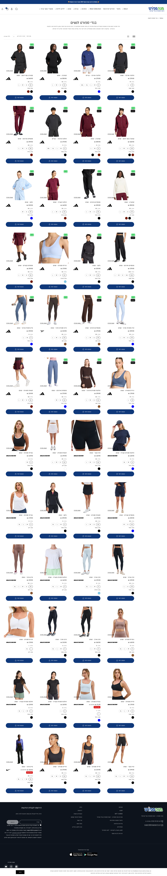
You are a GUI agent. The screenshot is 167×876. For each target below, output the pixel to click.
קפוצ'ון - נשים (62, 75)
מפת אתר (79, 824)
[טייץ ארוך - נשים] (120, 559)
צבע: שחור (131, 88)
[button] (125, 9)
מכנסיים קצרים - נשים (25, 265)
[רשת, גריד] (134, 36)
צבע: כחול (97, 88)
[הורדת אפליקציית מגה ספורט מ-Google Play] (90, 854)
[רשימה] (128, 36)
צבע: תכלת (64, 278)
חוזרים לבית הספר (117, 833)
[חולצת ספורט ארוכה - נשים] (86, 373)
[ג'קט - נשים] (19, 184)
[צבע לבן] (132, 218)
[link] (62, 91)
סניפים (121, 807)
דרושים (80, 810)
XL (87, 85)
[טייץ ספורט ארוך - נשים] (120, 310)
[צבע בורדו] (132, 155)
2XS (131, 275)
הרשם (12, 822)
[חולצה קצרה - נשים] (53, 184)
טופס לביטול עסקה (76, 817)
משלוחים (120, 827)
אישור (20, 872)
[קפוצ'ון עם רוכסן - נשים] (19, 57)
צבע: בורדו (131, 151)
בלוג (80, 807)
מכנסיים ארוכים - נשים (25, 139)
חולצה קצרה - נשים (60, 202)
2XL (82, 85)
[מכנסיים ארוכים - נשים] (19, 121)
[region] (83, 872)
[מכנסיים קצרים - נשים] (19, 248)
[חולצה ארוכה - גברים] (86, 57)
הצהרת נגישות (78, 814)
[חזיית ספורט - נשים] (19, 622)
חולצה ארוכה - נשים (127, 75)
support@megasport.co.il (152, 825)
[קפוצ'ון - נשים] (53, 57)
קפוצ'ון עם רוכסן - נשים (25, 75)
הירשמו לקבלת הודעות (31, 807)
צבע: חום (98, 341)
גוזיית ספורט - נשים (60, 265)
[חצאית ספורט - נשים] (19, 373)
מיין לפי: (28, 36)
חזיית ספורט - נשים (26, 639)
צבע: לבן (132, 215)
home (161, 18)
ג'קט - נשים (29, 202)
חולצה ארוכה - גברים (93, 75)
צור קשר (79, 820)
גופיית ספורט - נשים (26, 453)
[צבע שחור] (132, 91)
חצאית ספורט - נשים (26, 390)
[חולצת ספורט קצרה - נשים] (120, 435)
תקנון (121, 810)
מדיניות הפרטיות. (16, 832)
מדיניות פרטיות (118, 824)
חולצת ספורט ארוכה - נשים (91, 390)
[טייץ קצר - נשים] (86, 435)
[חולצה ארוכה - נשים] (120, 57)
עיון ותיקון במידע (77, 827)
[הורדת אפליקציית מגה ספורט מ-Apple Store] (76, 854)
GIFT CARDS (119, 814)
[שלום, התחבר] (11, 9)
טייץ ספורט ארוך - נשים (126, 328)
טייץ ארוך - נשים (128, 577)
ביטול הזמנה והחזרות (116, 820)
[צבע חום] (99, 344)
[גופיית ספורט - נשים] (19, 435)
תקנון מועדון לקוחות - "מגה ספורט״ (112, 830)
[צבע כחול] (99, 91)
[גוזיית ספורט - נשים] (53, 248)
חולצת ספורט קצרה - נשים (125, 453)
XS (64, 85)
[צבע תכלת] (65, 281)
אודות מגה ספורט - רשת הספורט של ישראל (110, 817)
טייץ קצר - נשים (95, 453)
